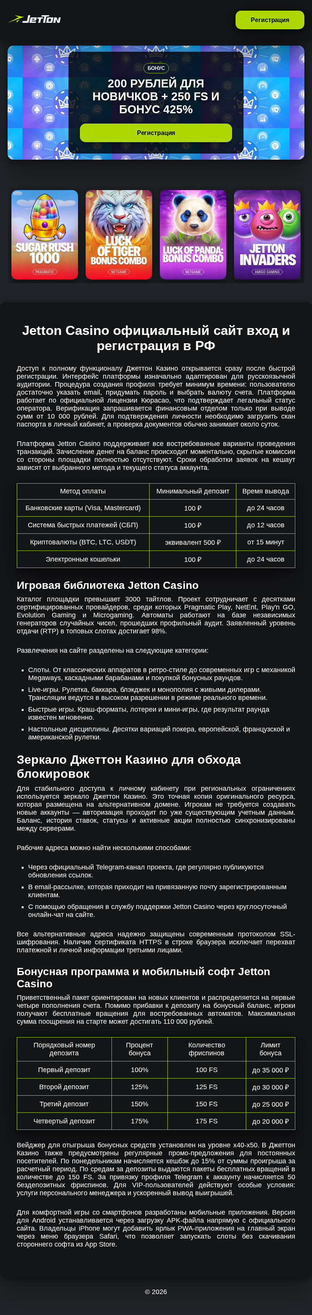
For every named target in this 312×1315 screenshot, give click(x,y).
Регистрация (270, 20)
